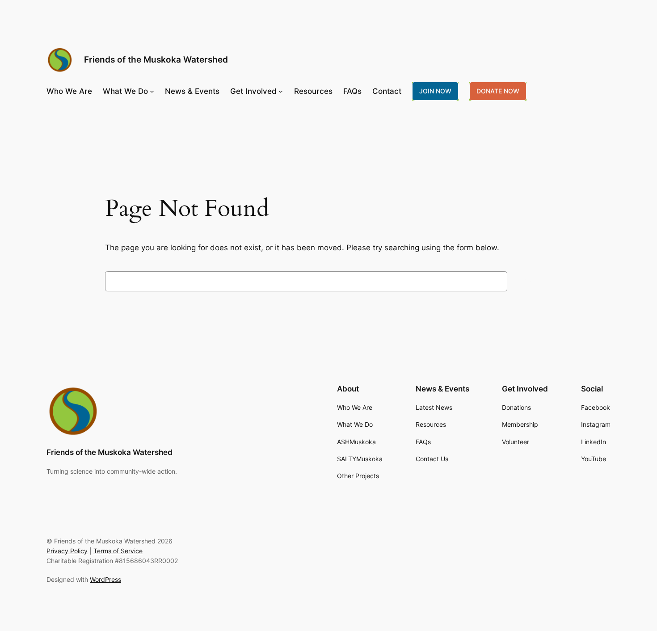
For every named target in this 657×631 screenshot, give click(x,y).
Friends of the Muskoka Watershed (156, 59)
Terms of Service (118, 551)
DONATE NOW (497, 91)
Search (532, 281)
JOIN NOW (435, 91)
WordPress (105, 579)
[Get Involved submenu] (280, 91)
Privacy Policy (67, 551)
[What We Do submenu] (152, 91)
